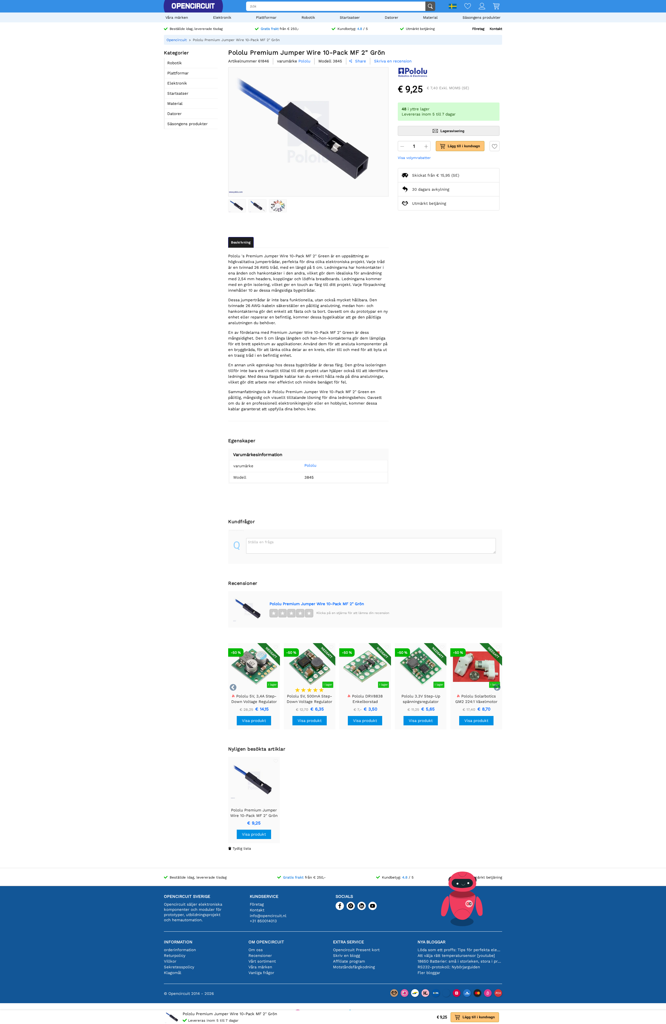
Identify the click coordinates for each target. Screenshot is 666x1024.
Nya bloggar (431, 941)
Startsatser (350, 17)
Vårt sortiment (262, 961)
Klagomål (172, 972)
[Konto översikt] (478, 6)
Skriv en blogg (346, 955)
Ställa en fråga (261, 542)
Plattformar (266, 17)
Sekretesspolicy (179, 967)
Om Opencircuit (266, 941)
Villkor (170, 961)
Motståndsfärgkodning (354, 967)
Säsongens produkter (482, 17)
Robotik (308, 17)
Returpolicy (174, 955)
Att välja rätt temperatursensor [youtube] (456, 955)
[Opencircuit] (193, 6)
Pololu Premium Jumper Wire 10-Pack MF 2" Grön (317, 603)
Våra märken (176, 17)
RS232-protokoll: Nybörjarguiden (449, 967)
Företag (478, 29)
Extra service (348, 941)
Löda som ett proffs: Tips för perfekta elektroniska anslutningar (460, 950)
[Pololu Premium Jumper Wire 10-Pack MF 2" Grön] (237, 206)
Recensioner (260, 955)
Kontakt (496, 29)
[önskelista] (464, 6)
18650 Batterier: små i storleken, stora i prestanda (460, 961)
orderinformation (180, 950)
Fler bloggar (429, 972)
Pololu (310, 465)
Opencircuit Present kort (356, 950)
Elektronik (222, 17)
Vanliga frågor (261, 972)
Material (430, 17)
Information (178, 941)
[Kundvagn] (492, 6)
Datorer (391, 17)
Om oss (255, 950)
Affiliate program (349, 961)
